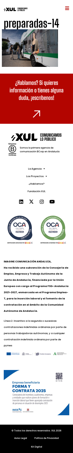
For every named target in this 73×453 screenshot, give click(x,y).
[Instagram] (41, 201)
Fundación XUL (36, 191)
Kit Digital (36, 446)
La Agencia (35, 169)
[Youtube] (52, 201)
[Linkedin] (21, 201)
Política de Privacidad (46, 438)
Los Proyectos (35, 176)
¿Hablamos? (37, 184)
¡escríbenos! (42, 97)
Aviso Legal (20, 438)
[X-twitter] (31, 201)
